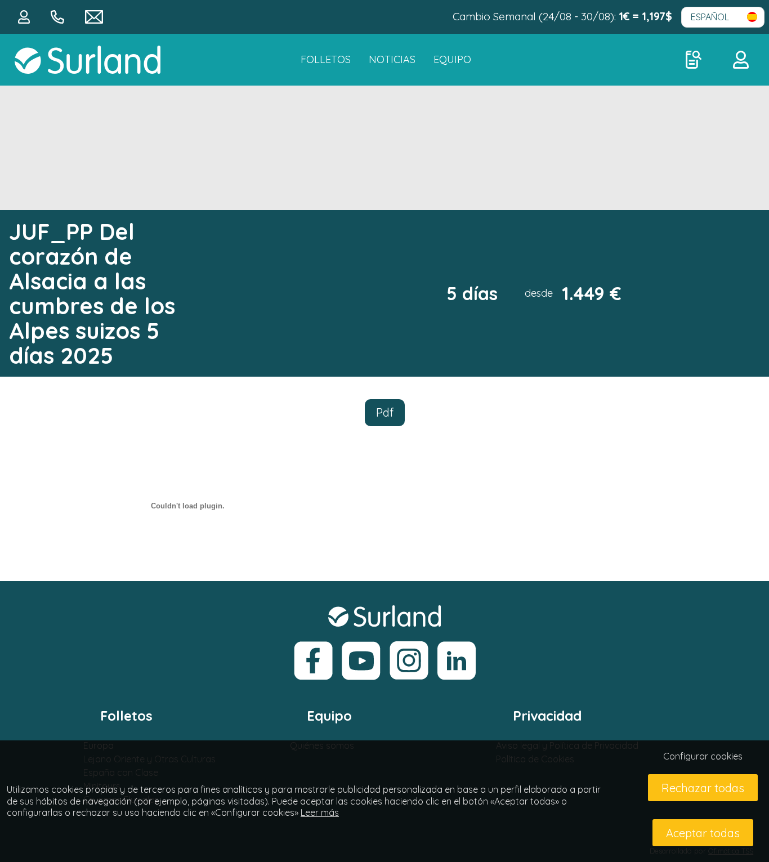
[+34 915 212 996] (59, 16)
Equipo (452, 59)
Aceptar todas (703, 833)
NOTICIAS (392, 59)
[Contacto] (25, 16)
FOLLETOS (326, 59)
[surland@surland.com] (94, 16)
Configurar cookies (703, 756)
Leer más (320, 812)
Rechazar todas (702, 788)
